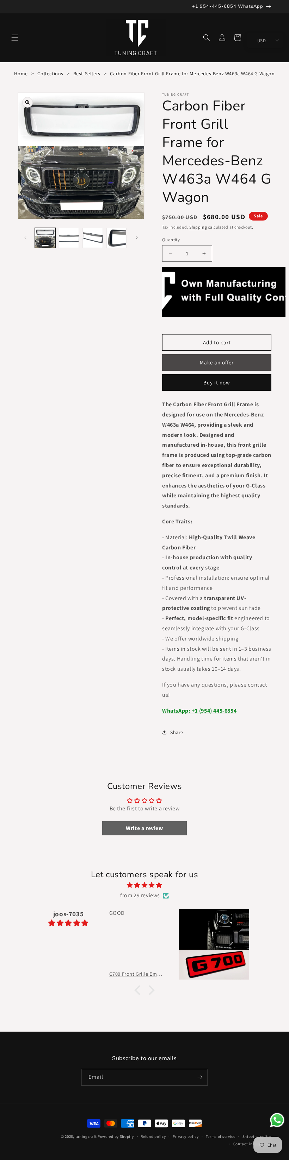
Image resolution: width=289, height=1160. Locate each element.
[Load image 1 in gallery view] (45, 238)
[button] (15, 37)
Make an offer (217, 362)
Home (20, 73)
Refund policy (153, 1136)
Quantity (171, 240)
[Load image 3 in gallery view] (92, 238)
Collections (50, 73)
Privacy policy (186, 1136)
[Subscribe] (200, 1077)
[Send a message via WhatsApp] (277, 1120)
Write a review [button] (144, 828)
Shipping (198, 227)
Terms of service (220, 1136)
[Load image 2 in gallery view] (69, 238)
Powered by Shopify (116, 1136)
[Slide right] (136, 238)
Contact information (252, 1143)
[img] (144, 885)
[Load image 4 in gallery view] (116, 238)
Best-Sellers (86, 73)
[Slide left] (25, 238)
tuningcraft (86, 1136)
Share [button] (176, 732)
